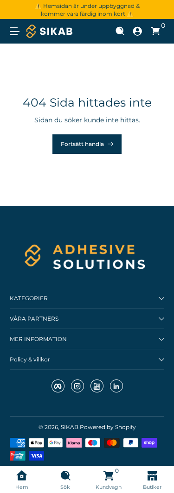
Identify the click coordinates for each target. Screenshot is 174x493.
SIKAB (69, 426)
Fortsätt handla (82, 143)
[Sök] (120, 31)
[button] (120, 31)
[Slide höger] (157, 9)
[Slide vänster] (16, 9)
